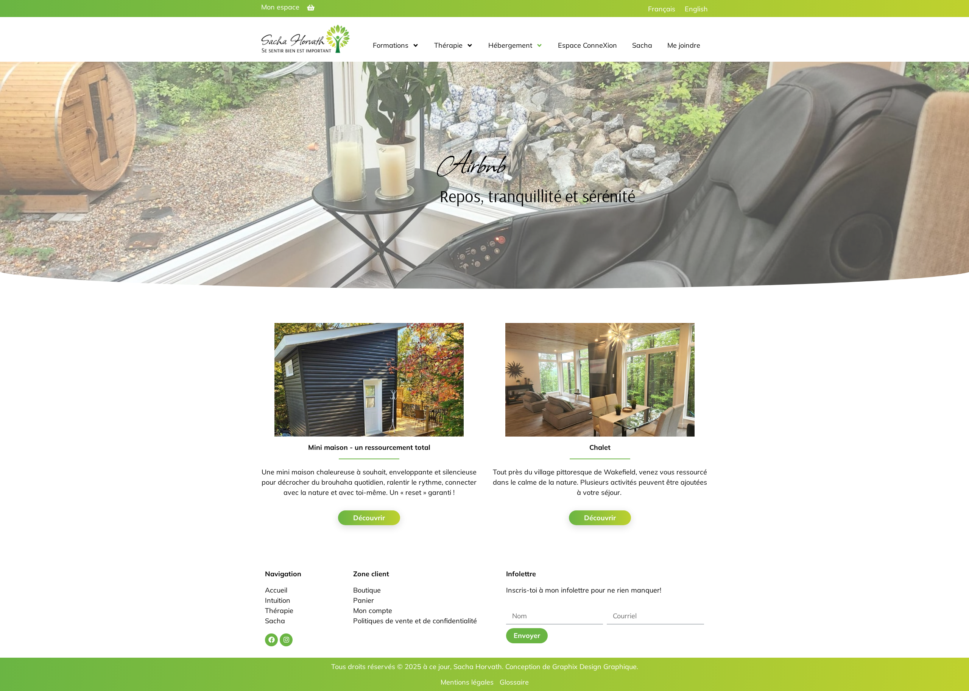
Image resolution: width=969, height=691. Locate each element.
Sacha (642, 45)
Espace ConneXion (587, 45)
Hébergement (510, 45)
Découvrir (369, 517)
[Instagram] (286, 639)
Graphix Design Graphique (594, 666)
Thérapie (448, 45)
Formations (390, 45)
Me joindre (683, 45)
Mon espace (280, 7)
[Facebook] (271, 639)
